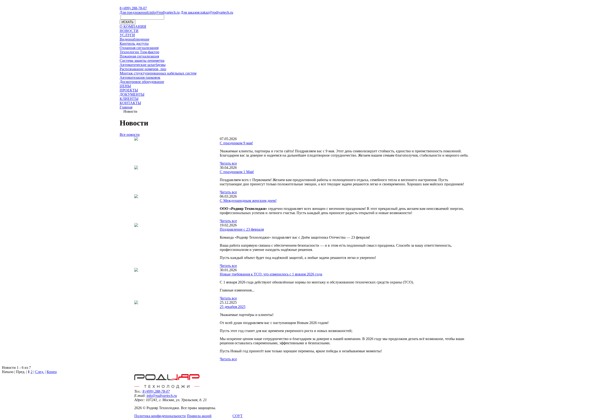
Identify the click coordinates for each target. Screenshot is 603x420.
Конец (52, 372)
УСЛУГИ (127, 35)
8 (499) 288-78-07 (133, 8)
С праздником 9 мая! (236, 143)
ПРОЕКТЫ (129, 90)
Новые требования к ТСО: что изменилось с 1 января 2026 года (271, 274)
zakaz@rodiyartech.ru (207, 12)
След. (39, 372)
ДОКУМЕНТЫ (132, 94)
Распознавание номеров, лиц (143, 69)
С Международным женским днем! (248, 201)
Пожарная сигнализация (139, 56)
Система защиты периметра (142, 60)
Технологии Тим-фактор (139, 52)
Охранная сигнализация (139, 48)
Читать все (228, 163)
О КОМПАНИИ (133, 27)
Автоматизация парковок (140, 77)
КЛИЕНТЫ (129, 99)
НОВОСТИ (129, 31)
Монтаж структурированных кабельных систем (158, 73)
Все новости (130, 135)
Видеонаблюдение (134, 39)
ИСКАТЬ (128, 22)
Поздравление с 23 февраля (242, 229)
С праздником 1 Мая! (237, 172)
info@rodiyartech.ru (150, 12)
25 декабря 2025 (232, 307)
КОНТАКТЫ (130, 103)
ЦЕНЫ (125, 86)
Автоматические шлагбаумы (143, 65)
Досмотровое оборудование (142, 82)
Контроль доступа (134, 44)
